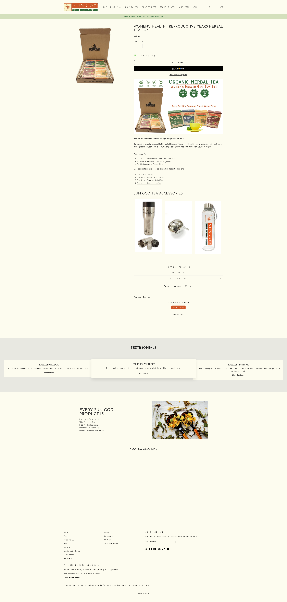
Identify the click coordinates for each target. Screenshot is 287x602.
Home (66, 532)
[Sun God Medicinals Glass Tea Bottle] (208, 253)
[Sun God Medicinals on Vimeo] (168, 549)
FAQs (65, 536)
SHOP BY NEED (149, 7)
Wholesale (107, 540)
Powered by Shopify (143, 593)
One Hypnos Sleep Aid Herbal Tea (150, 180)
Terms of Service (69, 555)
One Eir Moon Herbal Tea (146, 174)
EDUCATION (115, 7)
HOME (104, 7)
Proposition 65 (69, 540)
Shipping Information (178, 267)
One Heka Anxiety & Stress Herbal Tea (152, 177)
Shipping (67, 547)
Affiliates (107, 532)
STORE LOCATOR (168, 7)
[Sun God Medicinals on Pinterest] (159, 549)
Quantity (138, 42)
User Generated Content (72, 551)
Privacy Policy (68, 558)
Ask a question (178, 278)
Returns (66, 543)
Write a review (178, 307)
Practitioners (108, 536)
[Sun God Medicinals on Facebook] (150, 549)
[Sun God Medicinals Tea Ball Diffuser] (178, 253)
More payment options (178, 74)
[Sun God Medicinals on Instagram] (146, 549)
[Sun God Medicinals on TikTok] (163, 549)
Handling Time (178, 273)
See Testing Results (111, 543)
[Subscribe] (176, 541)
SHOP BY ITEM (132, 7)
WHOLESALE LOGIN (188, 7)
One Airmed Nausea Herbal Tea (149, 183)
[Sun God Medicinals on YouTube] (154, 549)
